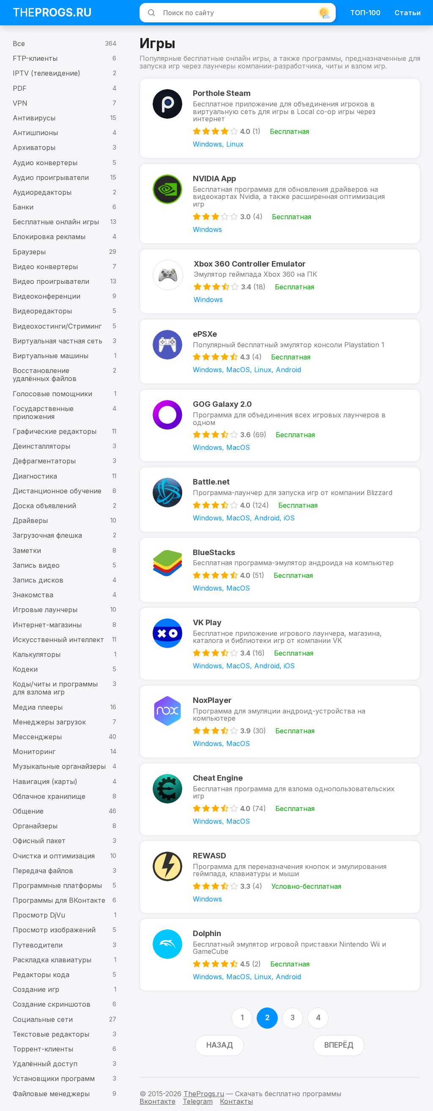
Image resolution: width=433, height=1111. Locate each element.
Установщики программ (54, 1078)
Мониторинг (34, 751)
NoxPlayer (212, 700)
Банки (23, 207)
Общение (28, 811)
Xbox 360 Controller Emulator (250, 263)
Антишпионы (35, 132)
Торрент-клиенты (43, 1049)
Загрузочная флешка (47, 535)
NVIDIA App (214, 178)
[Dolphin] (167, 954)
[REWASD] (167, 877)
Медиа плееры (38, 707)
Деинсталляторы (41, 446)
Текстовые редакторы (51, 1034)
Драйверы (30, 520)
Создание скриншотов (51, 1004)
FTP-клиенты (35, 58)
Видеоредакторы (42, 311)
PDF (20, 88)
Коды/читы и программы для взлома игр (55, 688)
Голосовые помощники (52, 393)
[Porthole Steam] (167, 118)
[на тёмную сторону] (324, 12)
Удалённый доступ (45, 1063)
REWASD (209, 855)
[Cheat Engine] (167, 799)
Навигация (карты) (45, 781)
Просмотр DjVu (39, 915)
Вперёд (339, 1045)
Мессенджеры (37, 736)
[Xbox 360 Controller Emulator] (168, 281)
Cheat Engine (218, 777)
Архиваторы (34, 147)
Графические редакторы (54, 431)
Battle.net (211, 481)
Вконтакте (157, 1101)
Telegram (198, 1101)
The (52, 12)
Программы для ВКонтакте (59, 900)
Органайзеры (35, 826)
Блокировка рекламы (49, 236)
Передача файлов (43, 870)
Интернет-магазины (47, 625)
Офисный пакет (39, 840)
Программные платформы (57, 885)
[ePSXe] (167, 351)
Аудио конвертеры (45, 162)
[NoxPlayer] (167, 721)
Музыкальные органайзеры (59, 766)
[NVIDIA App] (167, 203)
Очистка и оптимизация (54, 856)
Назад (219, 1045)
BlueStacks (214, 552)
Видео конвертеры (45, 266)
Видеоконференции (46, 296)
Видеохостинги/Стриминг (57, 326)
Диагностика (35, 476)
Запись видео (36, 565)
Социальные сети (43, 1019)
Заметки (27, 550)
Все (19, 43)
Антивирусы (34, 118)
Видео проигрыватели (51, 281)
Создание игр (36, 989)
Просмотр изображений (54, 930)
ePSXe (205, 333)
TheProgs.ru (204, 1093)
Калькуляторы (36, 654)
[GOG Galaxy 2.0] (167, 425)
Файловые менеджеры (51, 1093)
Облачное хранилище (49, 796)
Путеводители (38, 945)
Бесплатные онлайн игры (56, 222)
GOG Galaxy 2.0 (222, 404)
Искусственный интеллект (58, 639)
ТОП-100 (365, 12)
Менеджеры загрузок (49, 722)
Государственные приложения (43, 412)
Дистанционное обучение (57, 491)
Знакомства (33, 595)
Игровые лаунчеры (45, 609)
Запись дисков (38, 580)
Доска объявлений (44, 505)
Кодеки (25, 669)
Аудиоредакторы (42, 192)
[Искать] (150, 12)
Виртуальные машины (50, 355)
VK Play (207, 622)
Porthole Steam (222, 93)
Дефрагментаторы (44, 461)
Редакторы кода (41, 974)
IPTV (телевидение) (46, 73)
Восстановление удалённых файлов (45, 374)
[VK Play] (167, 643)
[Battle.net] (167, 499)
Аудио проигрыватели (51, 177)
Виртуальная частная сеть (57, 341)
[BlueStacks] (167, 569)
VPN (20, 103)
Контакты (236, 1101)
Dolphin (207, 933)
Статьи (408, 12)
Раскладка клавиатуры (52, 960)
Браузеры (29, 252)
